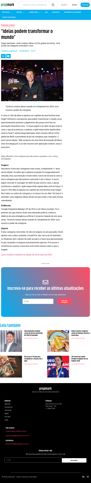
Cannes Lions (8, 25)
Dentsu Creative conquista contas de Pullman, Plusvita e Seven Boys (80, 333)
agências (7, 404)
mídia (6, 420)
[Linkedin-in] (83, 477)
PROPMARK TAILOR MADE (72, 12)
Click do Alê (8, 410)
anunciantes (9, 407)
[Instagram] (88, 477)
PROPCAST (56, 12)
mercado (7, 417)
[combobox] (35, 5)
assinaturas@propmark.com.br (17, 444)
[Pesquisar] (53, 4)
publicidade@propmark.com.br (17, 436)
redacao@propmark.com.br (16, 431)
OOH (46, 12)
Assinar (64, 5)
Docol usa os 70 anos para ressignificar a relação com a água (33, 358)
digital (6, 413)
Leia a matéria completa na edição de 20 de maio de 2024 (26, 255)
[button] (3, 56)
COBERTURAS (33, 12)
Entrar (74, 5)
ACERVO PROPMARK (9, 17)
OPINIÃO (19, 12)
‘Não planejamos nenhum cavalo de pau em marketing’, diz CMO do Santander (33, 333)
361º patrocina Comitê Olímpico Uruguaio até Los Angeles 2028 (79, 358)
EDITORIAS (5, 12)
